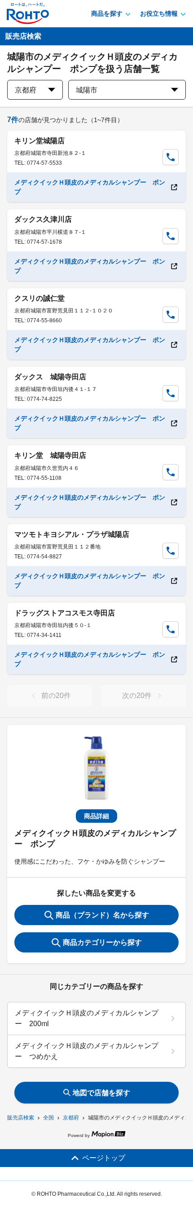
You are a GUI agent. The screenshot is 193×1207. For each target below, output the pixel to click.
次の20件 (137, 695)
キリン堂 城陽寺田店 (50, 455)
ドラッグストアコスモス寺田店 (64, 613)
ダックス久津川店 (43, 219)
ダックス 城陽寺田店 (50, 377)
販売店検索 (20, 1118)
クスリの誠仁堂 (39, 298)
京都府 (71, 1118)
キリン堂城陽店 (39, 141)
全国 (48, 1118)
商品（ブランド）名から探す (102, 915)
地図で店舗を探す (101, 1093)
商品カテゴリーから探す (102, 942)
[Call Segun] (170, 157)
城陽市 (86, 90)
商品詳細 (96, 816)
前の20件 (56, 695)
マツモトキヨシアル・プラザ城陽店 (71, 534)
